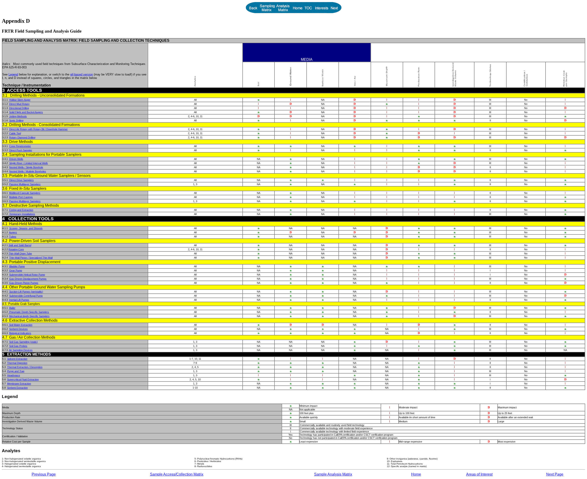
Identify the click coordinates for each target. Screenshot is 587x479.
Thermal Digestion (17, 363)
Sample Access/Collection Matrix (176, 474)
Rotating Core (16, 249)
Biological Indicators (20, 333)
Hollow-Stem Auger (19, 99)
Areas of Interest (479, 474)
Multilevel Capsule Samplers (24, 193)
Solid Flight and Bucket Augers (26, 112)
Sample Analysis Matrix (333, 474)
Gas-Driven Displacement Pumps (28, 278)
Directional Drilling (19, 108)
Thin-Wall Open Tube (20, 253)
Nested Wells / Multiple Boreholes (27, 171)
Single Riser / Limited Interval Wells (28, 163)
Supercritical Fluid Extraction (23, 379)
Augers (13, 232)
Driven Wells (16, 159)
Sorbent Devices (18, 329)
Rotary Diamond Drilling (22, 137)
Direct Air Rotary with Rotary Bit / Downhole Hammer (38, 129)
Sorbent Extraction (17, 387)
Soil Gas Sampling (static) (23, 341)
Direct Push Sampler (20, 150)
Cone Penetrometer (20, 146)
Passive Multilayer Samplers (25, 184)
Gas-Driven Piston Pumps (23, 282)
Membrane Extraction (19, 383)
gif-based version (81, 74)
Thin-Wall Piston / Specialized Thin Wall (31, 257)
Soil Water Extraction (20, 324)
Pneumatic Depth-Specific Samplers (28, 312)
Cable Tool (15, 133)
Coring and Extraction (21, 210)
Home (416, 474)
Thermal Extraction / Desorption (24, 367)
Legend (13, 74)
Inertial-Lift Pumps (19, 299)
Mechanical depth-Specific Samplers (29, 316)
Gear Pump (15, 270)
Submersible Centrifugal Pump (26, 295)
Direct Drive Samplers (21, 180)
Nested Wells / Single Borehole (26, 167)
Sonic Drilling (16, 120)
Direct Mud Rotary (19, 104)
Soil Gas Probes (18, 346)
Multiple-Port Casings (21, 197)
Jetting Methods (18, 116)
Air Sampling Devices (21, 350)
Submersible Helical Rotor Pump (27, 274)
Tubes (12, 236)
